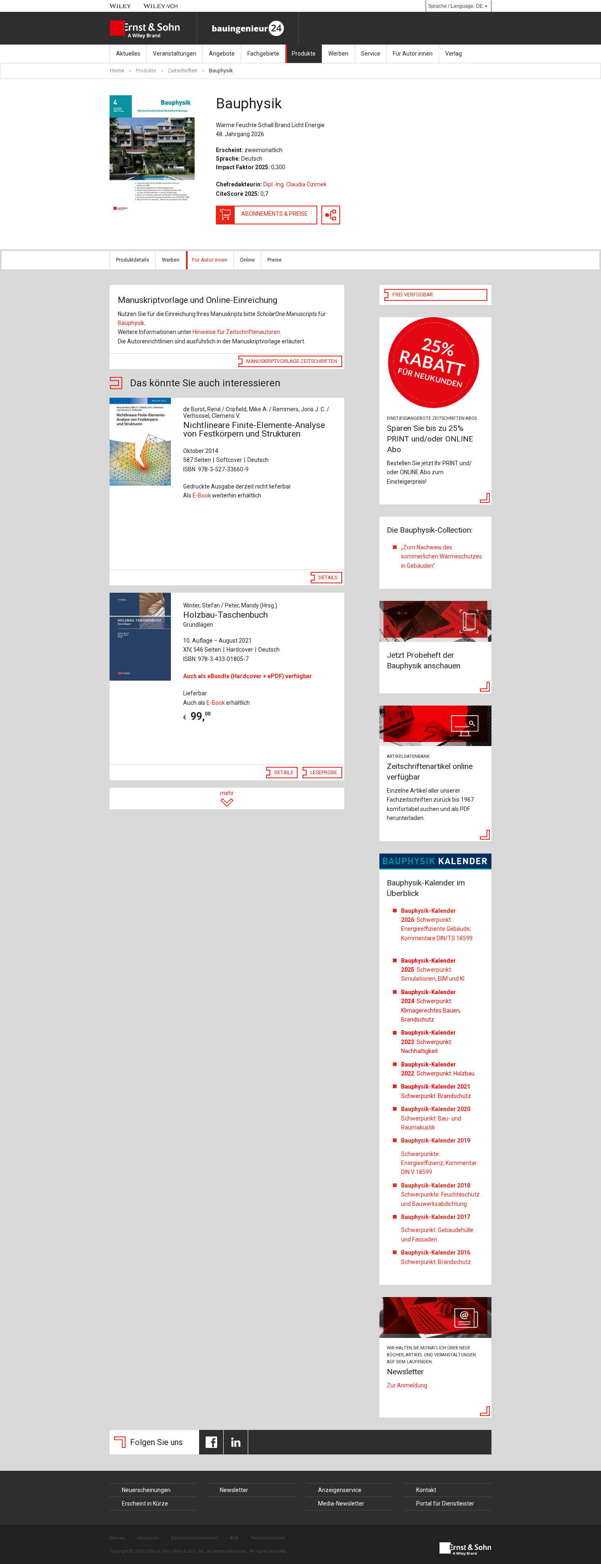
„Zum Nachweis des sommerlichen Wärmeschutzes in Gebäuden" (441, 556)
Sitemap (117, 1538)
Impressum (148, 1538)
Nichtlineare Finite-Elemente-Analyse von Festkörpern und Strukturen (254, 429)
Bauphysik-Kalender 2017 (435, 1217)
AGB (234, 1538)
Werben (338, 53)
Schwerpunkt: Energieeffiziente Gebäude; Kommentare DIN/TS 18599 (437, 924)
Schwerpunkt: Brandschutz (436, 1257)
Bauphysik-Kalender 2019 (435, 1140)
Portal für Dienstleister (445, 1503)
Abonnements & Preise (274, 214)
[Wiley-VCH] (161, 6)
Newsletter (234, 1490)
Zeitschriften (182, 71)
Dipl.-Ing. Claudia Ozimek (295, 184)
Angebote (222, 53)
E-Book (202, 495)
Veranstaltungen (174, 53)
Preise (274, 260)
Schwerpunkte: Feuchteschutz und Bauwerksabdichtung (440, 1194)
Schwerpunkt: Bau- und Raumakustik (435, 1118)
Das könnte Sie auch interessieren (37, 287)
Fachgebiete (263, 53)
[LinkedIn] (236, 1442)
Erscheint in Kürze (145, 1503)
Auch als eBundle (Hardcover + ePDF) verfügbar (247, 676)
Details (327, 577)
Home (117, 71)
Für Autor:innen (413, 53)
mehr (227, 793)
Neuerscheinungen (146, 1490)
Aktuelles (128, 53)
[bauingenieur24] (247, 28)
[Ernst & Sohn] (153, 29)
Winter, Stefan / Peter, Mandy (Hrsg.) (230, 605)
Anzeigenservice (339, 1490)
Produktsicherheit (268, 1538)
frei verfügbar (412, 295)
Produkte (304, 53)
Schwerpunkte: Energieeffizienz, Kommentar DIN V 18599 (439, 1163)
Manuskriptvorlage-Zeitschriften (291, 361)
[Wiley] (120, 6)
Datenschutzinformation (194, 1538)
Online (247, 260)
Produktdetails (132, 260)
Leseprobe (323, 772)
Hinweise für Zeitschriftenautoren (236, 332)
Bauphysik (221, 71)
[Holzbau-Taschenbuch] (142, 637)
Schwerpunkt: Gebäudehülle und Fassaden (437, 1234)
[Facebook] (211, 1442)
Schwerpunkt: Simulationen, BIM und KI (432, 969)
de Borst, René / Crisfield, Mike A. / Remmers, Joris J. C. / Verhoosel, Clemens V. (256, 412)
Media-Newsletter (341, 1503)
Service (370, 53)
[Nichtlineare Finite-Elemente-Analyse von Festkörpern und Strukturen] (142, 442)
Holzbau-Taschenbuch (225, 619)
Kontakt (426, 1490)
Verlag (453, 53)
